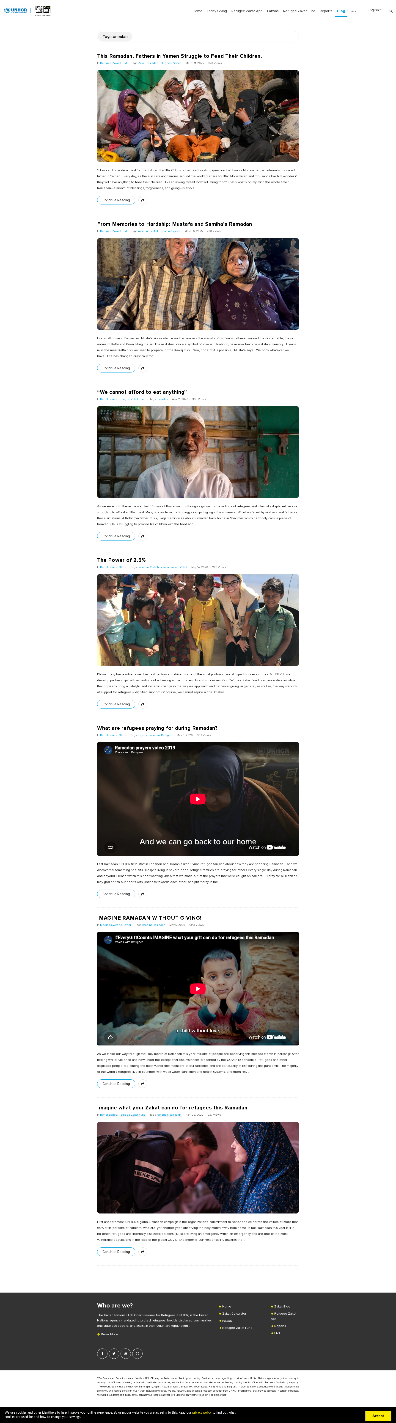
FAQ (353, 11)
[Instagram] (137, 1354)
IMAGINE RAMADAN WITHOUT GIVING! (149, 918)
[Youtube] (126, 1354)
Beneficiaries (108, 399)
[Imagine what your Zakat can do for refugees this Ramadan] (198, 1167)
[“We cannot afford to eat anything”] (198, 452)
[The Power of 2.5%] (198, 620)
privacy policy (202, 1412)
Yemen (177, 63)
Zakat (142, 63)
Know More (109, 1334)
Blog (341, 11)
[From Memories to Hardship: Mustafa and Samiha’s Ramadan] (198, 284)
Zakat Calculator (234, 1313)
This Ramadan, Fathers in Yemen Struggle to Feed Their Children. (179, 56)
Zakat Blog (282, 1306)
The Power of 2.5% (121, 560)
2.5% (153, 567)
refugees (166, 63)
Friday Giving (217, 11)
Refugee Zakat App (247, 11)
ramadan (152, 63)
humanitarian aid (168, 567)
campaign (175, 1115)
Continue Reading (116, 200)
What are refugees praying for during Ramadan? (157, 728)
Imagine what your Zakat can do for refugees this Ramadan (172, 1108)
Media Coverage (111, 925)
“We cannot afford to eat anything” (142, 392)
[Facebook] (102, 1354)
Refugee (167, 735)
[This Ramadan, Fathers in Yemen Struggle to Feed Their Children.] (198, 116)
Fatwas (273, 11)
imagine (147, 925)
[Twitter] (114, 1354)
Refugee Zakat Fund (299, 11)
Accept (378, 1416)
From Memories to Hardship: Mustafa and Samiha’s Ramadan (174, 224)
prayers (142, 735)
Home (197, 11)
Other (122, 567)
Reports (326, 11)
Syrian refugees (170, 231)
